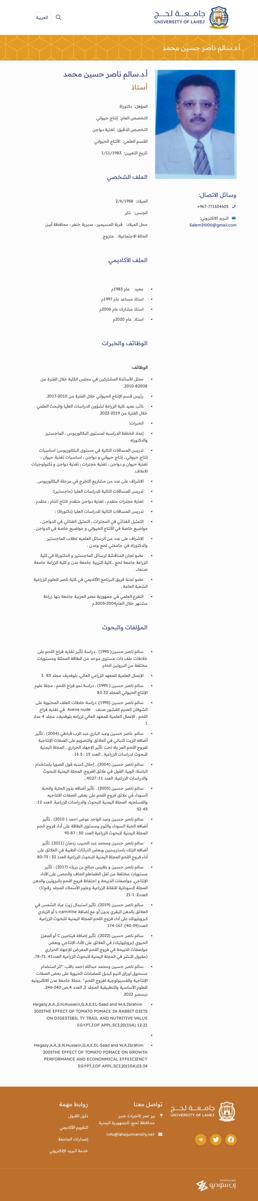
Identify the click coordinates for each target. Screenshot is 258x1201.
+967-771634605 (212, 206)
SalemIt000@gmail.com (213, 224)
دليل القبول (78, 1115)
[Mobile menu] (225, 17)
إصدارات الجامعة (73, 1138)
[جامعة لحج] (192, 17)
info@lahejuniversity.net (130, 1134)
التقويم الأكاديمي (74, 1127)
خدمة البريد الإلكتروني (68, 1150)
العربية (42, 17)
